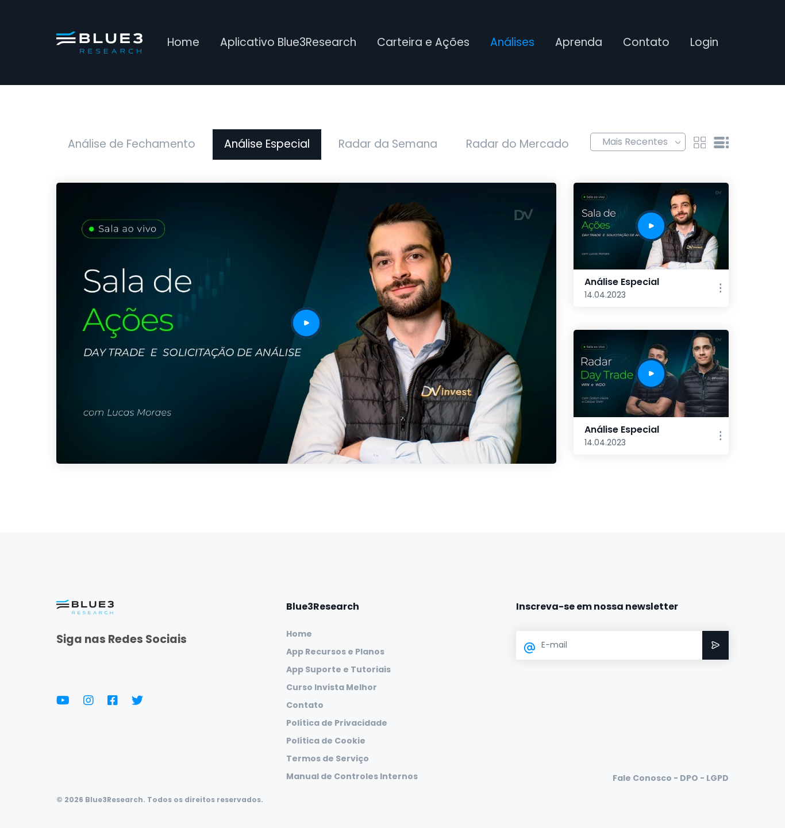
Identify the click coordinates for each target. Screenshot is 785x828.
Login (704, 42)
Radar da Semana (387, 144)
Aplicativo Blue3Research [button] (288, 42)
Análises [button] (512, 42)
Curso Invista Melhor (331, 687)
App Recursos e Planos (335, 651)
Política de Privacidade (336, 723)
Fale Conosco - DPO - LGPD (671, 778)
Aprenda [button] (578, 42)
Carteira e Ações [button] (423, 42)
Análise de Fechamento (131, 144)
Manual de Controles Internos (352, 776)
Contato (646, 42)
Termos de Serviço (327, 758)
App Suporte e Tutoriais (338, 669)
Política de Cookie (325, 740)
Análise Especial (267, 144)
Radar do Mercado (517, 144)
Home (183, 42)
